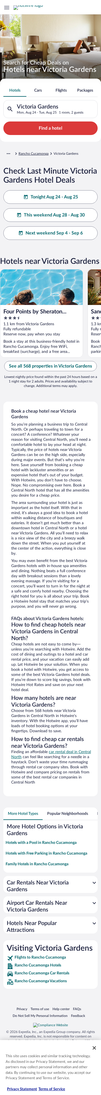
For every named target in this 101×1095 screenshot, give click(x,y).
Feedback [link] (78, 1015)
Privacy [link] (22, 1009)
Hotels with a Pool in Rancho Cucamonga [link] (41, 843)
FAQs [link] (77, 1009)
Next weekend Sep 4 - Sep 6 (54, 233)
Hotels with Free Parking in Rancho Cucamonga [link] (46, 853)
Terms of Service (51, 1089)
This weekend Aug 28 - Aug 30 (54, 215)
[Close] (94, 1048)
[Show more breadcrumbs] (8, 154)
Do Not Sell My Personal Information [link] (40, 1015)
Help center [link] (61, 1009)
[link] (50, 958)
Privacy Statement (22, 1089)
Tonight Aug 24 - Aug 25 (54, 197)
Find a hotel (50, 128)
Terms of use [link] (40, 1009)
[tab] (14, 90)
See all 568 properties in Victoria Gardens (50, 366)
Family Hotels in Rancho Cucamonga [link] (37, 864)
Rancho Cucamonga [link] (34, 153)
